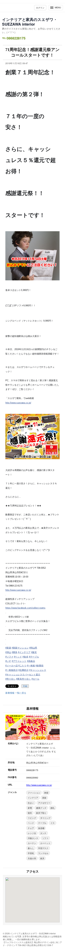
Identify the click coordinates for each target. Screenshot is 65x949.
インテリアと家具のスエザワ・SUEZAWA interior (29, 21)
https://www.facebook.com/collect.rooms (25, 608)
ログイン (40, 7)
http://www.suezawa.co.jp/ (18, 402)
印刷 (25, 686)
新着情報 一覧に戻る (15, 692)
